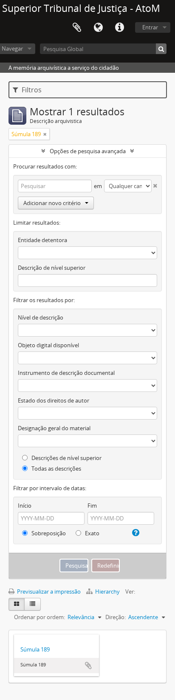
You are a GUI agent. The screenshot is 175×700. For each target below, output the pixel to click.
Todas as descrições (55, 468)
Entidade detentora (42, 240)
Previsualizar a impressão (48, 591)
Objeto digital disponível (48, 345)
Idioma (98, 27)
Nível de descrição (40, 317)
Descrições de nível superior (66, 458)
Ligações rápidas (119, 27)
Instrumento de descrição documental (66, 373)
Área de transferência (77, 27)
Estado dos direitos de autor (53, 400)
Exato (91, 533)
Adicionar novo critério (52, 203)
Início (24, 505)
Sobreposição (48, 533)
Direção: (115, 617)
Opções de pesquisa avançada (88, 151)
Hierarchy (107, 591)
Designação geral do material (54, 428)
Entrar (150, 27)
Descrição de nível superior (51, 267)
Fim (92, 505)
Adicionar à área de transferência (88, 665)
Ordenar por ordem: (39, 617)
